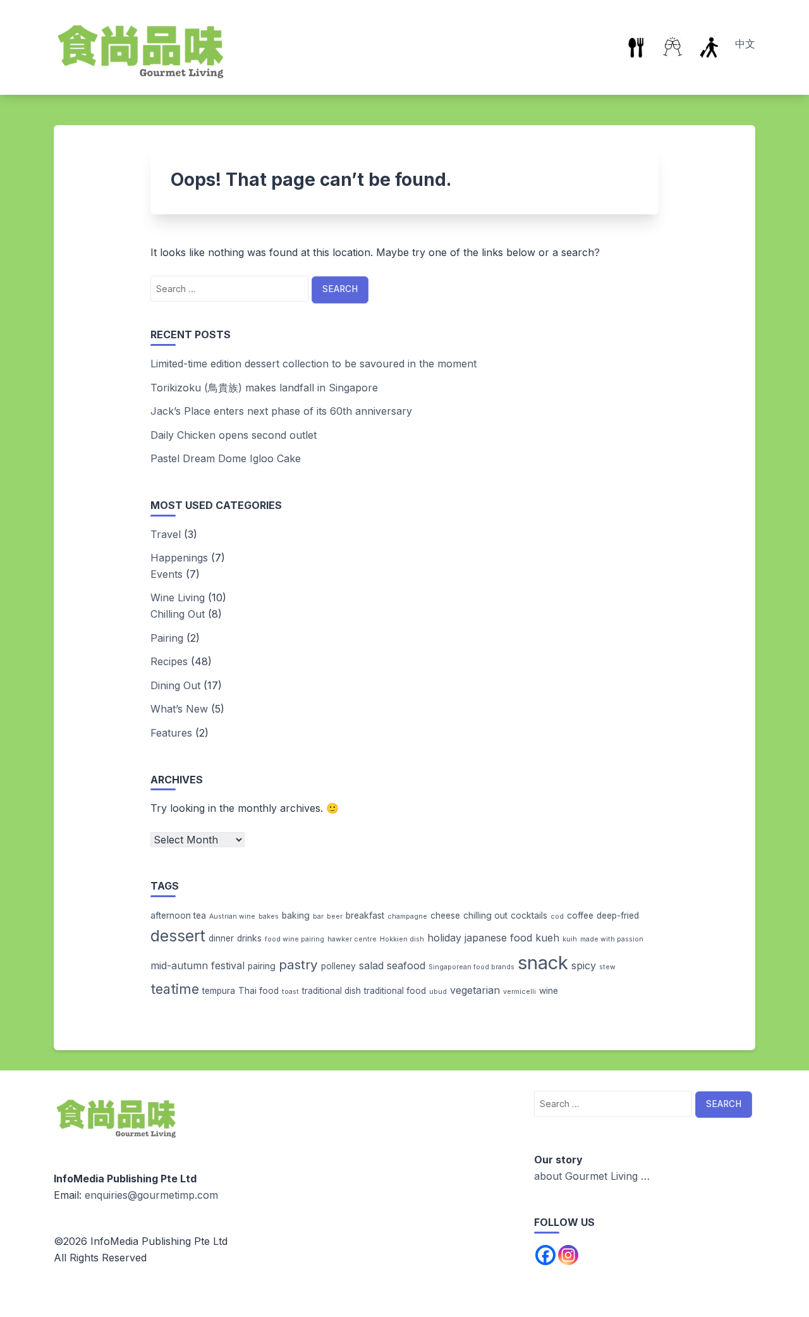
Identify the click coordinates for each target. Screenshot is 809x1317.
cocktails (529, 915)
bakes (269, 916)
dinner (221, 938)
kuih (570, 939)
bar (318, 916)
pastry (298, 964)
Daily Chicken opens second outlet (233, 435)
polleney (338, 966)
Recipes (169, 661)
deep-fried (618, 915)
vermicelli (519, 992)
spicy (583, 965)
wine (548, 991)
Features (171, 732)
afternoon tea (178, 915)
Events (166, 574)
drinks (249, 938)
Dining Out (175, 685)
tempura (218, 991)
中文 (745, 43)
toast (290, 992)
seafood (406, 965)
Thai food (258, 991)
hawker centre (352, 939)
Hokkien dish (402, 939)
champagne (407, 916)
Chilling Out (177, 614)
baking (296, 915)
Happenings (179, 557)
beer (335, 916)
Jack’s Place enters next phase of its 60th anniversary (281, 411)
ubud (438, 992)
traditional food (395, 991)
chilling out (485, 915)
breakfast (365, 915)
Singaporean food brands (471, 967)
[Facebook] (545, 1255)
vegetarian (475, 990)
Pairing (166, 638)
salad (371, 965)
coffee (580, 915)
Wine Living (177, 597)
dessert (177, 935)
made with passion (611, 939)
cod (557, 916)
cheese (445, 915)
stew (607, 967)
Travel (165, 534)
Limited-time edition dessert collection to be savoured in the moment (313, 363)
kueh (547, 937)
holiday (444, 937)
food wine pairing (294, 939)
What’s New (179, 708)
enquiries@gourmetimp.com (151, 1195)
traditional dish (331, 991)
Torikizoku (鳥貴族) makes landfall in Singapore (264, 387)
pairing (262, 966)
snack (543, 963)
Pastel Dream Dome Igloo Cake (225, 458)
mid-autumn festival (197, 965)
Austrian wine (232, 916)
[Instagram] (568, 1255)
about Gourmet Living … (592, 1176)
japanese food (498, 937)
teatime (174, 989)
